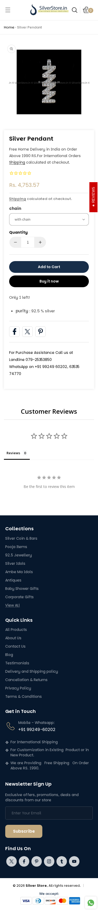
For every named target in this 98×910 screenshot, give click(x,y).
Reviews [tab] (13, 453)
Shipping (17, 162)
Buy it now (49, 281)
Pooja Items (16, 547)
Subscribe (24, 831)
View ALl (12, 605)
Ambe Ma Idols (19, 572)
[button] (8, 10)
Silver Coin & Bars (21, 538)
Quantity (18, 232)
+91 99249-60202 (36, 730)
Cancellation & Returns (26, 680)
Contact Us (15, 646)
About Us (13, 638)
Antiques (13, 580)
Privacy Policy (18, 688)
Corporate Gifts (19, 597)
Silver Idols (15, 563)
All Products (16, 629)
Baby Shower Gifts (22, 588)
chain (15, 208)
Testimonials (17, 663)
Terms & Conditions (23, 696)
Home (9, 27)
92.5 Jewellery (18, 555)
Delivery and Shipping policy (31, 671)
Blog (9, 655)
